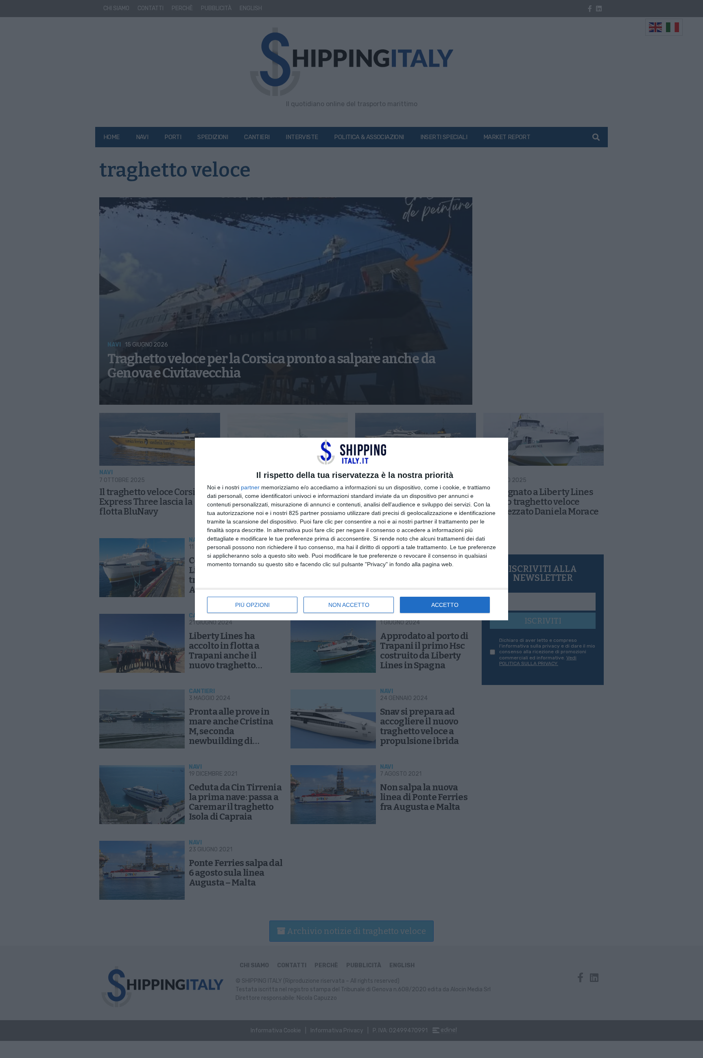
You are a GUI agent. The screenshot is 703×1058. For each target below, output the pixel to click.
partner (250, 487)
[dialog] (351, 529)
